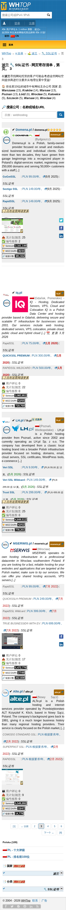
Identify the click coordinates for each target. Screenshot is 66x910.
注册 (32, 23)
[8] (60, 832)
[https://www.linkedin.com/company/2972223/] (61, 236)
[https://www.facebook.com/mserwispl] (61, 636)
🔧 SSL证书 (49, 53)
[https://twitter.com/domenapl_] (61, 220)
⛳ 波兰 (32, 53)
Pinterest (24, 906)
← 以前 (25, 826)
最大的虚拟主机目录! (19, 9)
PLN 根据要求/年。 (38, 746)
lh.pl (58, 420)
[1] (14, 826)
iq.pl (19, 292)
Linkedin (31, 906)
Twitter (12, 906)
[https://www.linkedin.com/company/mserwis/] (61, 644)
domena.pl (55, 135)
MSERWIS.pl (22, 543)
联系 (35, 900)
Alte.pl (18, 691)
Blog (18, 906)
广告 (44, 900)
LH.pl (20, 420)
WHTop (6, 53)
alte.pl (57, 692)
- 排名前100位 (19, 856)
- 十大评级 (16, 850)
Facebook (5, 906)
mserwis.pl (55, 544)
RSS (37, 906)
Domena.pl (24, 129)
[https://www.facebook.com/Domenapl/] (61, 228)
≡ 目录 (19, 53)
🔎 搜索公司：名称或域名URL (23, 107)
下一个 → (49, 832)
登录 (17, 23)
